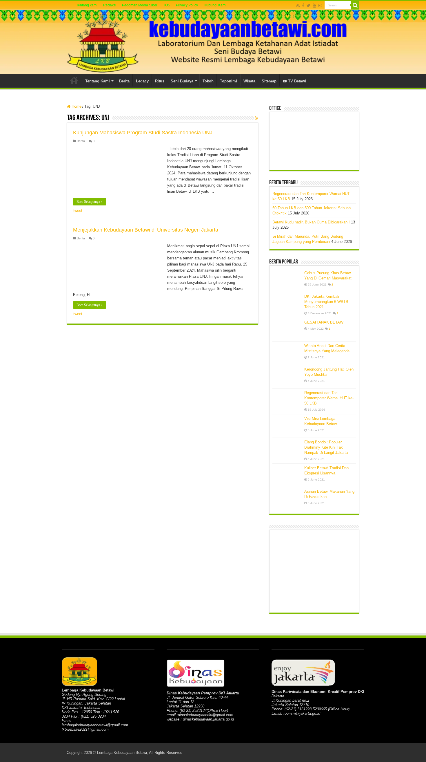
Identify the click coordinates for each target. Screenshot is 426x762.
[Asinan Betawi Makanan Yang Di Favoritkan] (286, 499)
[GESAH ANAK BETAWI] (286, 330)
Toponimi (228, 81)
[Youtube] (314, 5)
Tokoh (208, 81)
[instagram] (320, 5)
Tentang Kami (97, 81)
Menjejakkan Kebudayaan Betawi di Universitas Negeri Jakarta (145, 230)
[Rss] (298, 5)
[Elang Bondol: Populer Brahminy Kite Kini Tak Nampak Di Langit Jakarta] (286, 449)
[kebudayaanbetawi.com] (213, 42)
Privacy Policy (187, 5)
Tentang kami (86, 5)
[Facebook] (303, 5)
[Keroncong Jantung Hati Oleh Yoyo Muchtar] (286, 377)
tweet (77, 210)
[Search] (355, 5)
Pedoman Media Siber (139, 5)
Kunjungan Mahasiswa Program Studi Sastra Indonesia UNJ (142, 133)
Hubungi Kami (215, 5)
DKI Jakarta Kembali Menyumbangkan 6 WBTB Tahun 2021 (326, 301)
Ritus (159, 81)
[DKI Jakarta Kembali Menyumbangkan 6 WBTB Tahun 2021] (286, 304)
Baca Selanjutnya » (90, 202)
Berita (124, 81)
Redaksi (109, 5)
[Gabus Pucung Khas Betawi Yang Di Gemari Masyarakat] (286, 280)
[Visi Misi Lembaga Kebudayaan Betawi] (286, 426)
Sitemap (269, 81)
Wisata (249, 81)
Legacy (142, 81)
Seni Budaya (182, 81)
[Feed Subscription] (256, 118)
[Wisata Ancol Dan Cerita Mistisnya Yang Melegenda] (286, 353)
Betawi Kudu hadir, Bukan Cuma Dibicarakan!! (311, 222)
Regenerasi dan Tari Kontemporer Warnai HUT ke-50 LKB (329, 398)
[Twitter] (308, 5)
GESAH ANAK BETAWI (324, 322)
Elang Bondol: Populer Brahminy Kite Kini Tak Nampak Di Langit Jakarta (326, 447)
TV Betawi (297, 81)
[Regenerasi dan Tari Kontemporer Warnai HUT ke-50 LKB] (286, 400)
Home (74, 80)
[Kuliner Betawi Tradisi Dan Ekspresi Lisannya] (286, 475)
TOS (166, 5)
